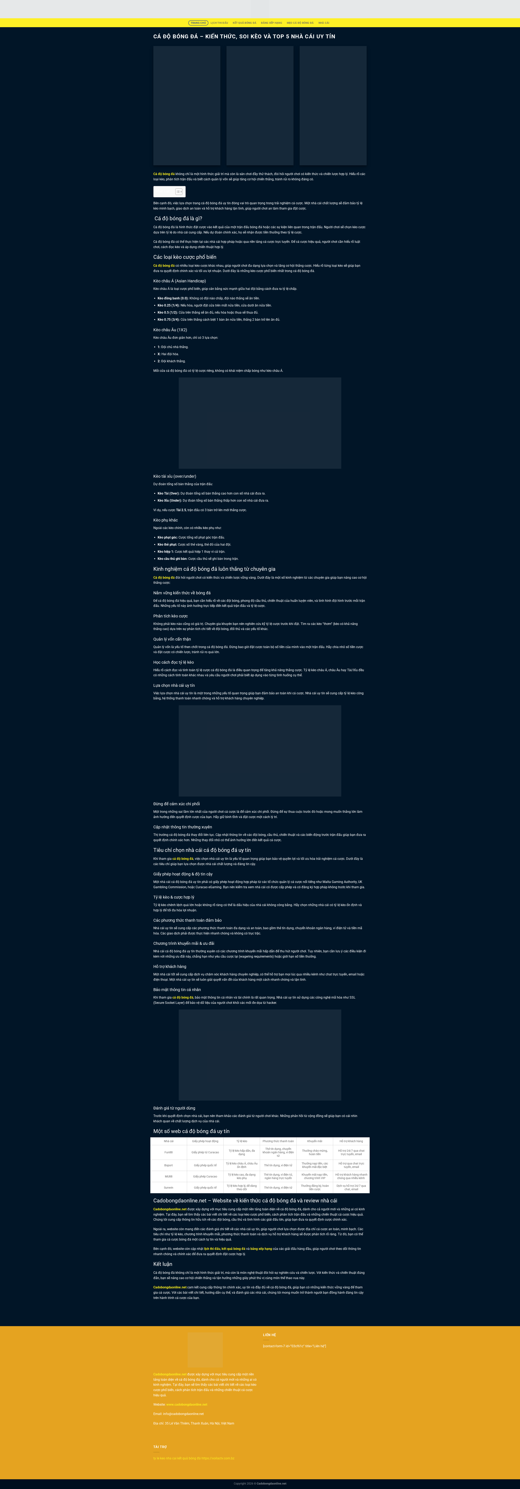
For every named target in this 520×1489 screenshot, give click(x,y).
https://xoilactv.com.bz (218, 1458)
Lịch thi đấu (219, 22)
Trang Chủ (198, 22)
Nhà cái (323, 22)
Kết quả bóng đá (244, 22)
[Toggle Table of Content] (176, 191)
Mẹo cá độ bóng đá (300, 22)
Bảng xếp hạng (271, 22)
